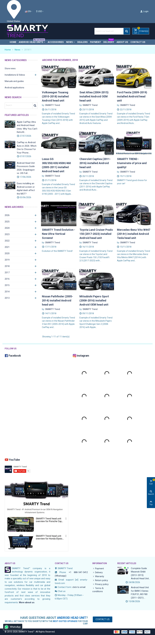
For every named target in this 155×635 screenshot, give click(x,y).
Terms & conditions (98, 590)
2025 (7, 221)
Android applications (14, 87)
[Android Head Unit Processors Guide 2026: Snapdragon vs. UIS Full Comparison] (10, 165)
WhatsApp (15, 626)
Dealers (82, 42)
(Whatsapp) (60, 575)
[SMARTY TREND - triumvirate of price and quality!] (134, 143)
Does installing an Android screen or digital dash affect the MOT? (26, 188)
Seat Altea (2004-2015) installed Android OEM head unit (94, 96)
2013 (7, 298)
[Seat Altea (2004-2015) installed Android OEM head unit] (96, 76)
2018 (7, 266)
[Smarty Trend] (27, 31)
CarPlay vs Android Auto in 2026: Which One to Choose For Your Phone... (26, 147)
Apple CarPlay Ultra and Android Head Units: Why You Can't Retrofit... (27, 127)
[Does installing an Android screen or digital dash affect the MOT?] (10, 185)
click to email (78, 587)
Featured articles (17, 115)
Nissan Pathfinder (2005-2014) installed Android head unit (57, 300)
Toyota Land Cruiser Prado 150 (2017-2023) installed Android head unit (96, 233)
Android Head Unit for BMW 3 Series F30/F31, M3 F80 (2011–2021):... (140, 592)
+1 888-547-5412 (78, 572)
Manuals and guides (14, 81)
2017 (7, 272)
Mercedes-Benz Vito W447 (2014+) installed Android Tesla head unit (133, 233)
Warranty (99, 576)
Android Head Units (31, 41)
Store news (10, 68)
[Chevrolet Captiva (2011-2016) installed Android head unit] (96, 143)
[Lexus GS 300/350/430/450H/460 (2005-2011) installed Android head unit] (58, 143)
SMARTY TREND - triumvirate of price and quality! (132, 163)
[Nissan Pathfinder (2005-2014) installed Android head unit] (58, 280)
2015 (7, 285)
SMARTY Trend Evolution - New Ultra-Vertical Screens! (58, 233)
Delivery (108, 41)
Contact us (137, 42)
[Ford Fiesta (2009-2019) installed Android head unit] (134, 76)
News (69, 42)
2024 (7, 228)
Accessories (56, 42)
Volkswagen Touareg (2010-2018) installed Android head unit (55, 96)
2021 (7, 247)
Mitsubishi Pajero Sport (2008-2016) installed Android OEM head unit (94, 300)
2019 (7, 260)
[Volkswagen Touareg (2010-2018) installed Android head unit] (58, 76)
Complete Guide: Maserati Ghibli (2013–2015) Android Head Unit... (140, 573)
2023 (7, 234)
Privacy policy (102, 584)
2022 (7, 240)
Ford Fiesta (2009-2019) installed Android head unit (132, 96)
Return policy (101, 580)
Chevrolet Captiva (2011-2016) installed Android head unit (95, 163)
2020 (7, 253)
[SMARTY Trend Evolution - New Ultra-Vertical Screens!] (58, 213)
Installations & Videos (15, 75)
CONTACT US (61, 563)
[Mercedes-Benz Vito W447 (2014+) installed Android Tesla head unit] (134, 213)
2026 (7, 215)
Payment (95, 42)
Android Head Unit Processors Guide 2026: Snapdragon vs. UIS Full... (26, 168)
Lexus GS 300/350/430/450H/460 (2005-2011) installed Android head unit (56, 165)
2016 (7, 279)
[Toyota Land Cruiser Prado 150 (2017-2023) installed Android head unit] (96, 213)
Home (13, 42)
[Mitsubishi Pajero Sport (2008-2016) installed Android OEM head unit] (96, 280)
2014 (7, 291)
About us (122, 42)
